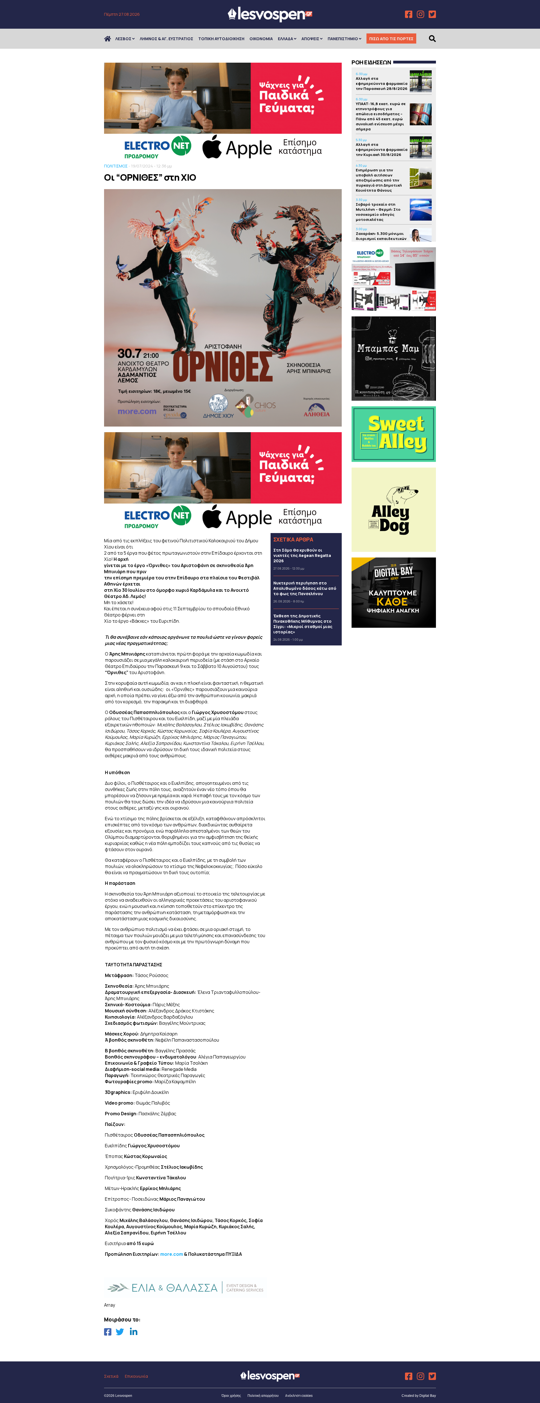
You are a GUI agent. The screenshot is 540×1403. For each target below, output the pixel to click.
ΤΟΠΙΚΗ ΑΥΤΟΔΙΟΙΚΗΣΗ (221, 38)
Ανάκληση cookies (298, 1395)
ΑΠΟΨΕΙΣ (310, 38)
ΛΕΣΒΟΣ (123, 38)
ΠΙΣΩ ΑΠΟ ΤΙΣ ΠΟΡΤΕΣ (391, 38)
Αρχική (111, 38)
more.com (171, 1254)
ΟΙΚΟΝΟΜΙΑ (261, 38)
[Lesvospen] (270, 20)
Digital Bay (427, 1396)
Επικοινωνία (136, 1376)
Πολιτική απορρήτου (263, 1396)
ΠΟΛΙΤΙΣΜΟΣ (116, 166)
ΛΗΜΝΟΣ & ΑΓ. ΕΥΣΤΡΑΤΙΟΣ (166, 38)
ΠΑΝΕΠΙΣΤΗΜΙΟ (343, 38)
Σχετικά (111, 1376)
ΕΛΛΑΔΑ (285, 38)
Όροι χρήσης (231, 1396)
